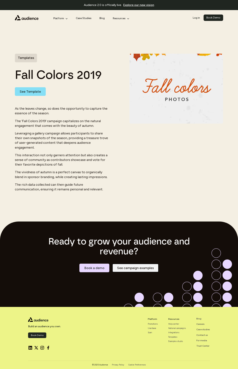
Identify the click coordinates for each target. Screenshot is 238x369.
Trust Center (202, 346)
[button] (60, 17)
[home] (31, 17)
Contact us (202, 335)
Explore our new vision (138, 5)
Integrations (173, 333)
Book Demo (213, 17)
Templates (172, 337)
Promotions (153, 324)
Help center (173, 324)
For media (201, 340)
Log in (196, 17)
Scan (150, 333)
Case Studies (83, 18)
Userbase (152, 328)
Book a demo (94, 268)
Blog (102, 18)
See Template (30, 91)
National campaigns (177, 328)
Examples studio (175, 341)
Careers (200, 324)
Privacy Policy (118, 365)
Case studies (203, 329)
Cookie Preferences (137, 365)
